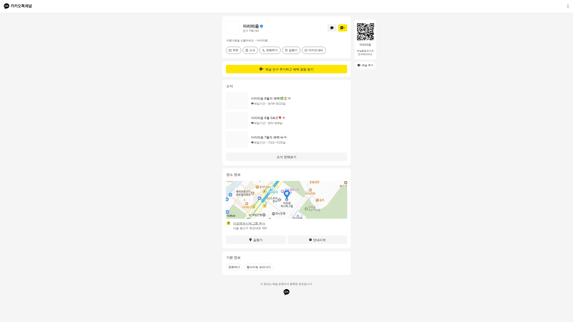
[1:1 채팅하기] (331, 28)
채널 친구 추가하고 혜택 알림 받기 (289, 69)
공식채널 (261, 26)
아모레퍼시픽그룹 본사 (249, 223)
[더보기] (566, 6)
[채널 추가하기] (342, 28)
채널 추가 (367, 65)
